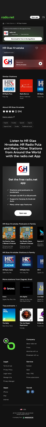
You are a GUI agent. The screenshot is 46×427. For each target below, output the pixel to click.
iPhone (5, 392)
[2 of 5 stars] (6, 111)
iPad (4, 396)
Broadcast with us (32, 355)
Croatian (13, 123)
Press (28, 347)
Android (6, 399)
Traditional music (9, 52)
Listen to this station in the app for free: (17, 28)
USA (24, 409)
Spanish (22, 123)
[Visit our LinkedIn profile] (28, 392)
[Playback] (40, 63)
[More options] (42, 48)
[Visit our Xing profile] (32, 392)
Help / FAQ (29, 373)
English (6, 123)
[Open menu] (43, 17)
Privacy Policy (7, 370)
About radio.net (31, 343)
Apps (28, 370)
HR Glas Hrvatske (21, 64)
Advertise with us (32, 351)
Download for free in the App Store (23, 39)
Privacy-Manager (9, 381)
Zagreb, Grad (7, 126)
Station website (8, 117)
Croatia (17, 126)
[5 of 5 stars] (15, 111)
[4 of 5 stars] (12, 111)
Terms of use (7, 366)
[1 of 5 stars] (3, 111)
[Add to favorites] (36, 48)
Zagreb (30, 123)
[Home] (3, 23)
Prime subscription (32, 377)
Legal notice (7, 373)
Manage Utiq (7, 377)
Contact (29, 366)
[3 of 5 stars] (9, 111)
